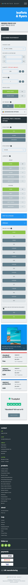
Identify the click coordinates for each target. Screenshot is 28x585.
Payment (3, 522)
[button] (23, 71)
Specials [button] (5, 223)
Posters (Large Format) (6, 499)
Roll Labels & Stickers (5, 483)
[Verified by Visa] (7, 564)
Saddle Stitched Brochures (6, 477)
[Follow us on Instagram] (9, 545)
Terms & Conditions (14, 582)
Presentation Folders (5, 473)
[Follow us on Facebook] (2, 545)
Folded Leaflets (4, 471)
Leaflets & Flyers (4, 468)
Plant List (3, 512)
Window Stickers (4, 490)
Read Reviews (14, 415)
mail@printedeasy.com (6, 439)
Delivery (3, 524)
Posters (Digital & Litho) (6, 492)
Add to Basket (5, 28)
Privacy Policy (4, 533)
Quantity (5, 67)
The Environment (4, 510)
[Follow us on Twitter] (5, 545)
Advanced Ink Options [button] (12, 112)
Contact (2, 520)
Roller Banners (4, 501)
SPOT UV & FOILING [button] (8, 216)
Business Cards (4, 475)
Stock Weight (6, 146)
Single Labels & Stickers (6, 488)
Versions (5, 77)
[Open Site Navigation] (25, 3)
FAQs (2, 531)
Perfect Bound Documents (6, 479)
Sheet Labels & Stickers (6, 486)
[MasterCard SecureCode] (7, 560)
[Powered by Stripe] (7, 556)
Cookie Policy (4, 535)
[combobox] (14, 49)
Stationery (3, 494)
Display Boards (4, 496)
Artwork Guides (4, 528)
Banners (3, 503)
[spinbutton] (10, 71)
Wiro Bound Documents (6, 481)
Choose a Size (6, 44)
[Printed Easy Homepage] (10, 3)
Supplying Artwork (5, 526)
